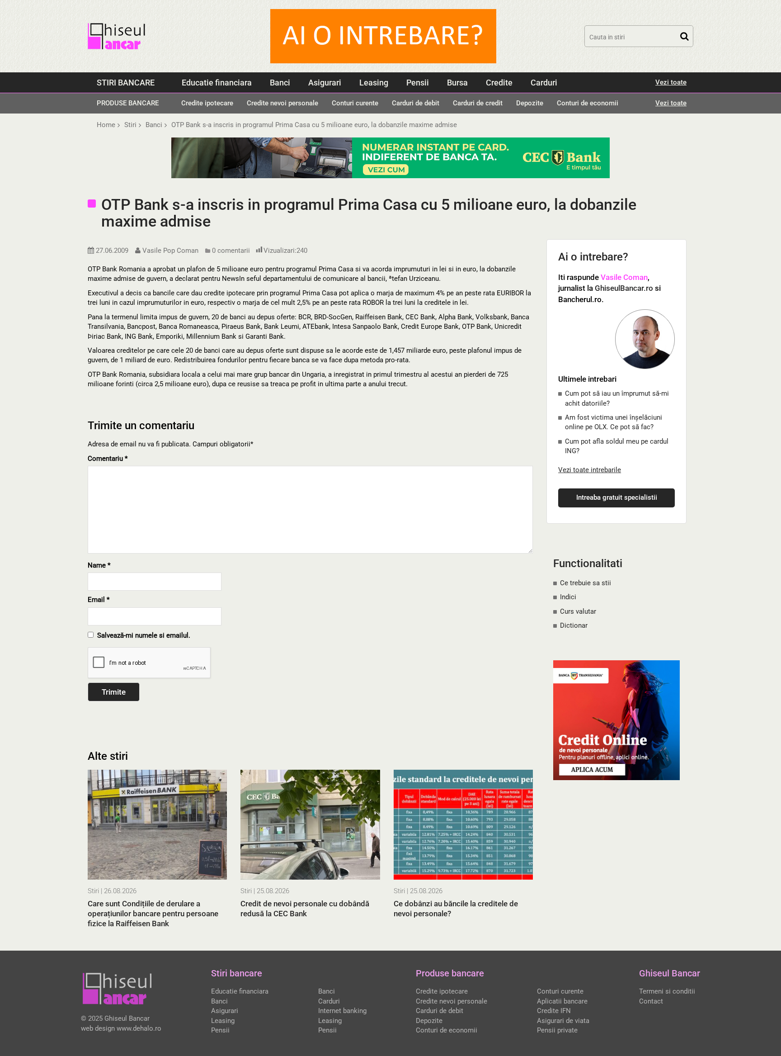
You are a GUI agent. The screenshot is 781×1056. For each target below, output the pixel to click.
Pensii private (557, 1030)
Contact (651, 1001)
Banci (280, 82)
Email (98, 600)
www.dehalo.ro (139, 1028)
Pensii (417, 82)
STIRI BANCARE (126, 82)
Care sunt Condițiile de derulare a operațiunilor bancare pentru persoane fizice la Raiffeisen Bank (153, 913)
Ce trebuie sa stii (585, 583)
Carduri (544, 82)
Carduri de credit (478, 103)
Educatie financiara (217, 82)
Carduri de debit (415, 103)
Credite (499, 82)
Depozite (529, 103)
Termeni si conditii (667, 991)
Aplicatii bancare (562, 1001)
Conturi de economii (587, 103)
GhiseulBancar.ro (624, 288)
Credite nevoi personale (282, 103)
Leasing (373, 82)
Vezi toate (671, 82)
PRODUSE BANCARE (128, 103)
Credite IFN (554, 1011)
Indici (568, 597)
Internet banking (342, 1011)
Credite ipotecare (207, 103)
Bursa (457, 82)
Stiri (93, 891)
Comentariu (107, 459)
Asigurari (324, 82)
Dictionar (574, 625)
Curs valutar (578, 611)
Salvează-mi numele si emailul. (142, 635)
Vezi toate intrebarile (589, 470)
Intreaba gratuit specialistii (616, 497)
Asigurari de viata (563, 1021)
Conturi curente (355, 103)
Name (99, 565)
